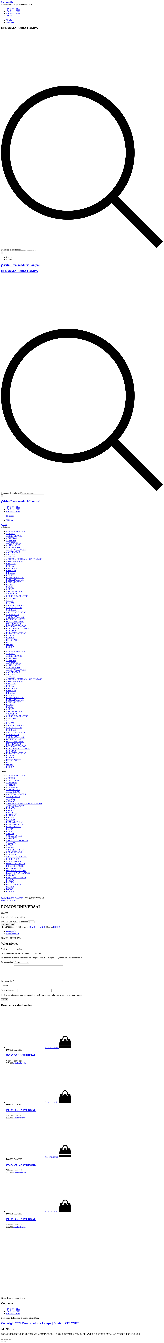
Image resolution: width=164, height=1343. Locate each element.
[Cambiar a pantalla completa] (5, 1339)
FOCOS (9, 645)
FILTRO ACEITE (13, 640)
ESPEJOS (10, 638)
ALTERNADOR (13, 545)
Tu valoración (7, 981)
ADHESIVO (11, 538)
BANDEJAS (11, 568)
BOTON (9, 584)
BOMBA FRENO (13, 582)
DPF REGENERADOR (16, 626)
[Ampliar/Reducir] (2, 1339)
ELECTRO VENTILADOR (18, 628)
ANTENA (10, 554)
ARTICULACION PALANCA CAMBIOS (24, 559)
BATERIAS (11, 571)
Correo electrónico (9, 990)
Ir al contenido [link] (7, 2)
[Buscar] (2, 252)
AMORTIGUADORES (16, 550)
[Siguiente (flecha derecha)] (5, 1341)
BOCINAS (10, 575)
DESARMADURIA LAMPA (19, 271)
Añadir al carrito (8, 925)
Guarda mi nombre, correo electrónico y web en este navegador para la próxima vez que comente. (43, 995)
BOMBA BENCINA (15, 577)
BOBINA (10, 647)
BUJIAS (9, 587)
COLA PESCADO (14, 608)
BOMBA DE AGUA (15, 580)
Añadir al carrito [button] (19, 1063)
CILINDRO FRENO (15, 605)
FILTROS (10, 642)
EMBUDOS (11, 631)
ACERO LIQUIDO (14, 536)
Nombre (5, 985)
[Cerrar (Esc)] (10, 1339)
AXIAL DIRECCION (15, 561)
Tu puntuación (7, 962)
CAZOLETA (11, 594)
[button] (82, 771)
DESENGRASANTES (15, 619)
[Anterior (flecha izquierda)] (2, 1341)
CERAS (9, 601)
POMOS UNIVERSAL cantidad (14, 922)
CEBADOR (11, 598)
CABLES (10, 589)
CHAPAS (10, 603)
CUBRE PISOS (12, 614)
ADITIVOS (11, 540)
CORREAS (11, 610)
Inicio (3, 898)
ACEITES (10, 533)
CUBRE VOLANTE (15, 617)
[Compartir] (7, 1339)
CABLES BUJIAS (14, 591)
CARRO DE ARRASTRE (17, 596)
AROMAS (10, 557)
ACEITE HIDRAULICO (16, 531)
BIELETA (10, 573)
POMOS (56, 927)
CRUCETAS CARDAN (16, 612)
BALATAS (11, 564)
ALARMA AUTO (13, 543)
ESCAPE (10, 635)
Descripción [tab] (11, 931)
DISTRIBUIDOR (13, 624)
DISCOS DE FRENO (15, 621)
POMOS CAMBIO (15, 898)
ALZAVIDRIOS (13, 547)
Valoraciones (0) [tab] (12, 934)
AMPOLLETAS (13, 552)
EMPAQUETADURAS (16, 633)
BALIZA (10, 566)
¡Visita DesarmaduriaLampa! (20, 265)
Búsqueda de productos (10, 250)
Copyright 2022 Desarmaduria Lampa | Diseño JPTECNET (40, 1323)
